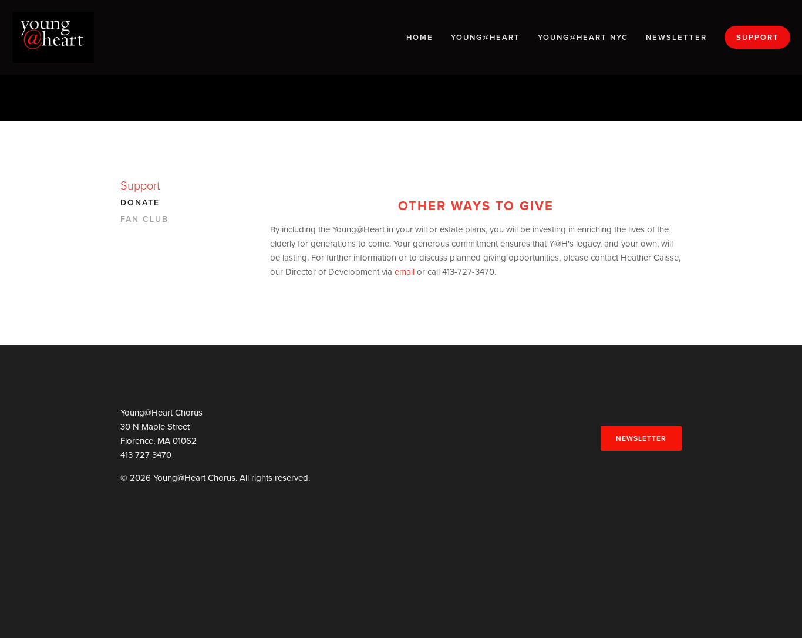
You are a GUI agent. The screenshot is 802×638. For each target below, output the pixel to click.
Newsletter (676, 37)
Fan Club (144, 219)
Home (419, 37)
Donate (140, 203)
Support (757, 37)
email (405, 271)
